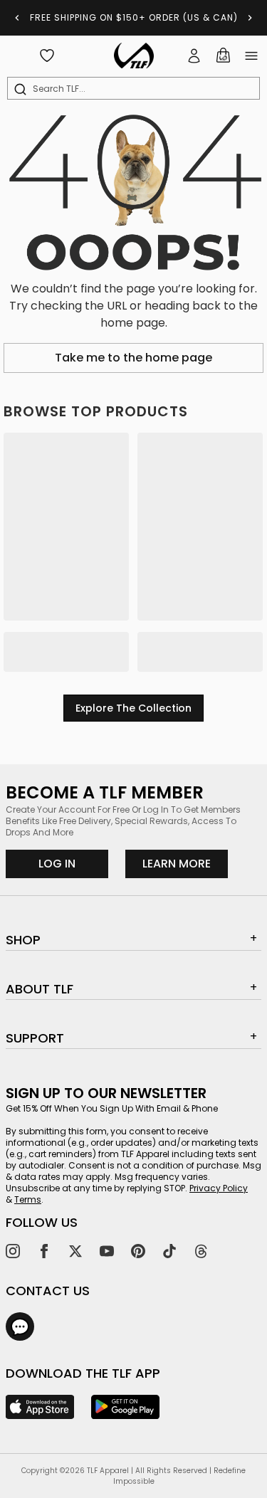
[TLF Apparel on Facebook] (44, 1251)
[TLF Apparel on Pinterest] (138, 1251)
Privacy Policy (218, 1188)
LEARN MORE (185, 863)
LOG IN (56, 863)
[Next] (250, 17)
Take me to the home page (133, 357)
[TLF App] (40, 1407)
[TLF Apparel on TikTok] (169, 1251)
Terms (27, 1199)
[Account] (194, 55)
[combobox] (136, 88)
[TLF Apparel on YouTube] (107, 1251)
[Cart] (222, 55)
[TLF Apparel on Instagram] (13, 1251)
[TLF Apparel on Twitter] (75, 1251)
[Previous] (17, 17)
